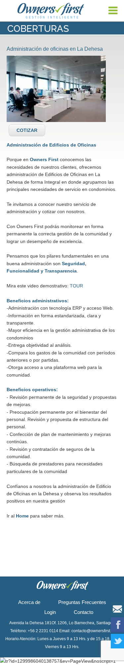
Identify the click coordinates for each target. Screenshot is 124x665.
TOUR (76, 285)
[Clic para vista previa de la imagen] (56, 89)
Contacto (83, 612)
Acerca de (29, 602)
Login (50, 612)
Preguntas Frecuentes (82, 602)
